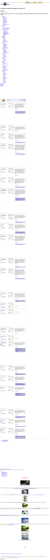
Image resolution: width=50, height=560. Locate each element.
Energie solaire (5, 44)
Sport (3, 59)
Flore (3, 26)
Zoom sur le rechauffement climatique (25, 531)
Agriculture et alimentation (3, 16)
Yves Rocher (4, 77)
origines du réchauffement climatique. (39, 494)
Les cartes (2, 84)
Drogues (4, 65)
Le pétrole (4, 45)
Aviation (4, 69)
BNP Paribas (4, 74)
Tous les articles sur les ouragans (19, 383)
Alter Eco (4, 76)
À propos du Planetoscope (5, 473)
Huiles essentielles (16, 553)
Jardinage (4, 58)
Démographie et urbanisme (3, 36)
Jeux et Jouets (4, 60)
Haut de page (1, 559)
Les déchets (4, 63)
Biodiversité (3, 25)
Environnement (3, 48)
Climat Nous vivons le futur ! (19, 200)
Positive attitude (2, 85)
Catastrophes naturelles (6, 29)
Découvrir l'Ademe (18, 426)
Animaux (4, 54)
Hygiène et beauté (5, 32)
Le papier (4, 31)
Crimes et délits (5, 40)
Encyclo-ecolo (20, 553)
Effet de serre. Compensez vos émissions (20, 438)
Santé (2, 64)
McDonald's (4, 73)
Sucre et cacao (5, 18)
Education (4, 61)
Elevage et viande (5, 17)
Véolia (4, 72)
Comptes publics (5, 56)
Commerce (4, 35)
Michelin (4, 71)
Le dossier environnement (19, 393)
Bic (3, 75)
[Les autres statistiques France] (4, 421)
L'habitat (4, 38)
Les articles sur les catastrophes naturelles (20, 111)
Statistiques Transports (5, 70)
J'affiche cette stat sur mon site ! (4, 137)
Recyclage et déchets (3, 62)
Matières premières (5, 30)
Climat (2, 27)
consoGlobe (4, 82)
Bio (3, 23)
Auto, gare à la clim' (18, 348)
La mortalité (4, 37)
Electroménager (5, 34)
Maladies (4, 66)
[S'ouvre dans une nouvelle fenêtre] (2, 11)
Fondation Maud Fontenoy (6, 52)
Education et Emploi (5, 41)
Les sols (4, 49)
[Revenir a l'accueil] (6, 6)
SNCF (4, 79)
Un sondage (8, 502)
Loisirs (2, 57)
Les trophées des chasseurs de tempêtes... (20, 384)
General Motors (5, 78)
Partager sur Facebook (4, 475)
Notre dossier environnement (36, 508)
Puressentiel (4, 81)
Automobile (4, 68)
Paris (3, 39)
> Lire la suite (16, 109)
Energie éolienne (5, 46)
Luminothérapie (8, 553)
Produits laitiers (5, 22)
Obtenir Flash (21, 469)
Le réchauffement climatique (6, 28)
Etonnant (4, 55)
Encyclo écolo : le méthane (19, 244)
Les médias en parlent (4, 472)
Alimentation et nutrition (6, 24)
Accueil (3, 471)
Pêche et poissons (5, 19)
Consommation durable (3, 553)
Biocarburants (4, 43)
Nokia (4, 80)
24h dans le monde (3, 83)
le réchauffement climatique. (11, 524)
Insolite (2, 53)
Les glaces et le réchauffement (19, 232)
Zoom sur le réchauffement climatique (20, 278)
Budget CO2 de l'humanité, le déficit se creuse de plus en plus (20, 374)
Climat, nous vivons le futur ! (19, 142)
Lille (3, 42)
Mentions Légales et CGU (15, 557)
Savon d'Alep (11, 553)
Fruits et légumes (5, 20)
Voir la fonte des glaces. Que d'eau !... (20, 199)
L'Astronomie (4, 51)
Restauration (4, 21)
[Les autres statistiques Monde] (4, 105)
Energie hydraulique (5, 47)
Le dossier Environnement (19, 222)
